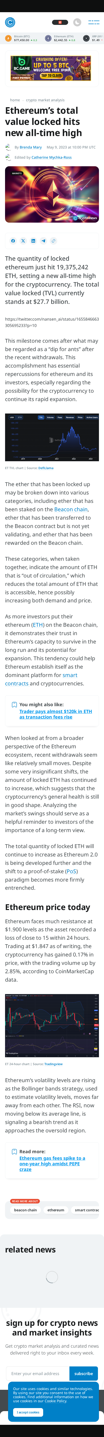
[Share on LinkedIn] (33, 241)
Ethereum (55, 1210)
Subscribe (83, 1373)
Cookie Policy (55, 1400)
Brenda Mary (31, 147)
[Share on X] (23, 241)
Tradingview (53, 1064)
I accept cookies (28, 1412)
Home (15, 99)
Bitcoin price (21, 38)
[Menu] (94, 22)
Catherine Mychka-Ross (52, 157)
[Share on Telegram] (43, 241)
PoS (71, 871)
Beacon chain (71, 509)
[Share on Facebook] (13, 241)
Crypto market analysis (45, 99)
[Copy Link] (53, 241)
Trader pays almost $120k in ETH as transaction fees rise (55, 714)
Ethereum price (60, 38)
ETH (38, 624)
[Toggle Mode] (77, 22)
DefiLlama (46, 468)
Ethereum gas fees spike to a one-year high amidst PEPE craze (52, 1163)
